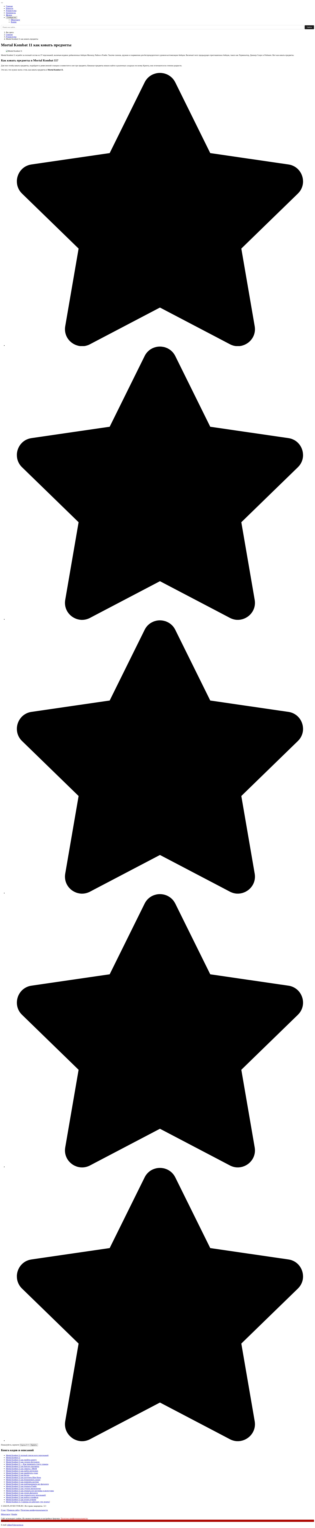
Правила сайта (13, 1510)
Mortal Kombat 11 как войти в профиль (22, 1497)
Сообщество (11, 17)
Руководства (11, 11)
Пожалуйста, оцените (10, 1445)
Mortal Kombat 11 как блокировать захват (23, 1480)
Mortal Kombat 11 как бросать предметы (22, 1466)
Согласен (5, 1521)
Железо (9, 15)
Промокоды (11, 13)
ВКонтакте (15, 20)
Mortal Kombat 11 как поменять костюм (22, 1482)
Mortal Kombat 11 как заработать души (22, 1473)
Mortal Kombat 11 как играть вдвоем (21, 1500)
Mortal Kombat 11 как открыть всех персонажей (26, 1495)
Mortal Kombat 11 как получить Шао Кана (23, 1477)
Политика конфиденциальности (34, 1510)
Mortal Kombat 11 (13, 1458)
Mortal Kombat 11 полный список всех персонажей (27, 1455)
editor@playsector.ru (15, 1525)
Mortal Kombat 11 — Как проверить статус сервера (27, 1464)
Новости (9, 8)
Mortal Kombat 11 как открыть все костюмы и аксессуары (30, 1491)
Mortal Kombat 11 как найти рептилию (22, 1471)
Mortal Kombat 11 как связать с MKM (21, 1469)
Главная (9, 6)
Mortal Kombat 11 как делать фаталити (22, 1493)
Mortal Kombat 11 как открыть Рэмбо (21, 1486)
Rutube (13, 22)
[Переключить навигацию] (2, 2)
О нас (3, 1510)
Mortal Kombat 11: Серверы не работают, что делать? (28, 1502)
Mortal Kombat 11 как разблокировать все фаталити (27, 1484)
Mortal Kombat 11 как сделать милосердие (23, 1488)
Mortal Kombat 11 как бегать (17, 1475)
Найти (309, 27)
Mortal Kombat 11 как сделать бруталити (22, 1462)
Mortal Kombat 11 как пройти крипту (21, 1460)
